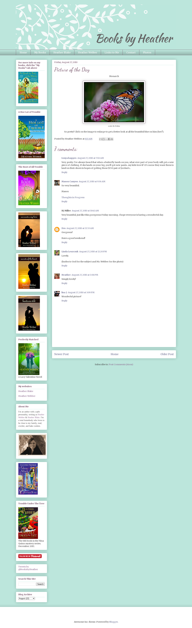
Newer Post (61, 354)
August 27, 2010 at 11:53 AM (80, 228)
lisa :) (64, 292)
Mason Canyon (70, 181)
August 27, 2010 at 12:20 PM (93, 251)
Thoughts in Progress (73, 197)
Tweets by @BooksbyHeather (28, 568)
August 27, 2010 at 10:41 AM (85, 210)
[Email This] (100, 139)
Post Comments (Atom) (121, 364)
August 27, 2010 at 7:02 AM (90, 158)
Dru (64, 228)
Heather (66, 274)
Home (23, 52)
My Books (40, 52)
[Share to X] (106, 139)
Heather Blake (62, 52)
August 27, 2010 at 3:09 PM (81, 292)
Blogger (113, 621)
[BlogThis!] (103, 139)
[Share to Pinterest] (111, 139)
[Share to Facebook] (109, 139)
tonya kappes (69, 158)
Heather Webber (87, 52)
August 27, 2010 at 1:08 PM (85, 274)
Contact (131, 52)
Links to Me (112, 52)
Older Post (167, 354)
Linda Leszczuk (70, 251)
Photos (147, 52)
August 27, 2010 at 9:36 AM (92, 181)
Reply (64, 172)
